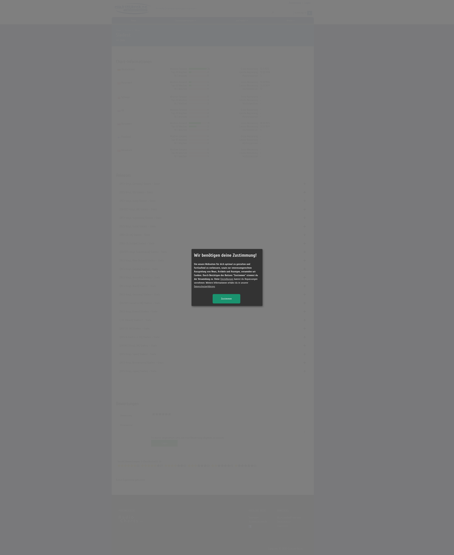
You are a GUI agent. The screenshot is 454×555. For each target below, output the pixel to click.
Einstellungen (226, 279)
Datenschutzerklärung (204, 286)
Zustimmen (226, 299)
